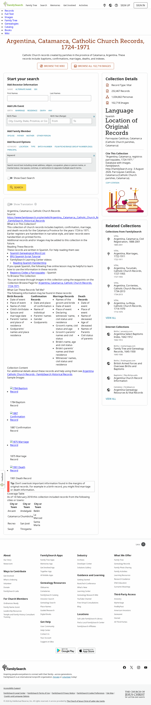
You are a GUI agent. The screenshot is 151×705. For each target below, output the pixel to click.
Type (33, 146)
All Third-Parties (120, 622)
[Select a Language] (110, 5)
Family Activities (120, 571)
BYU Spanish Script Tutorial (25, 256)
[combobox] (28, 121)
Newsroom (8, 563)
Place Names (45, 606)
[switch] (10, 178)
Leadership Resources (13, 611)
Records (9, 10)
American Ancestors (122, 610)
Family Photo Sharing (122, 567)
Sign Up (125, 5)
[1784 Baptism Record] (21, 391)
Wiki (7, 33)
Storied (117, 618)
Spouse (10, 135)
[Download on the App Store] (87, 651)
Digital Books (45, 614)
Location (23, 146)
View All (111, 317)
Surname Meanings (122, 587)
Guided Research (47, 610)
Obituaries (44, 587)
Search (43, 5)
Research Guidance (122, 579)
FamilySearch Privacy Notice (63, 693)
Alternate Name (23, 89)
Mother (30, 135)
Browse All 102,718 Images (94, 66)
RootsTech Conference (86, 583)
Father (20, 135)
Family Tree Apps (47, 560)
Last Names (55, 93)
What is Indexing (10, 579)
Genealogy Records (122, 563)
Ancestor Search (47, 599)
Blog (79, 606)
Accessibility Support (12, 688)
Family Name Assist (12, 607)
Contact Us (44, 634)
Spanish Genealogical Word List (27, 253)
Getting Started (83, 579)
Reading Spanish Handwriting (29, 263)
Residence (32, 110)
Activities (83, 5)
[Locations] (104, 5)
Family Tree (31, 5)
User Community (47, 626)
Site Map (110, 693)
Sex (35, 89)
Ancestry (117, 599)
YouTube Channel (84, 599)
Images (9, 17)
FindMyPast (119, 606)
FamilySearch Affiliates (86, 626)
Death (43, 110)
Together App (45, 571)
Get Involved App (47, 567)
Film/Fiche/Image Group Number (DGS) (73, 146)
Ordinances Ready (11, 603)
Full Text (9, 14)
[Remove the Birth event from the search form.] (94, 116)
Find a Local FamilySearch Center (90, 622)
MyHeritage (119, 602)
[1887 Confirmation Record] (21, 419)
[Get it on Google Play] (66, 651)
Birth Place (12, 116)
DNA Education (120, 583)
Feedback (2, 477)
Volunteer (8, 583)
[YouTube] (146, 667)
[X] (131, 667)
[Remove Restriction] (94, 155)
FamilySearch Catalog (49, 595)
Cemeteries (45, 591)
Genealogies (12, 23)
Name (10, 89)
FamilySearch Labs (11, 591)
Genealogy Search (47, 602)
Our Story (7, 560)
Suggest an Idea (47, 641)
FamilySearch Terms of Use (38, 693)
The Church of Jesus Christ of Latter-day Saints (86, 701)
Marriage (20, 110)
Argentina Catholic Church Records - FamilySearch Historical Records (50, 372)
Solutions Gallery (84, 567)
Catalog (9, 27)
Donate (7, 587)
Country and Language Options (16, 696)
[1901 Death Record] (21, 470)
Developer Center (84, 563)
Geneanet (118, 614)
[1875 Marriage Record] (21, 445)
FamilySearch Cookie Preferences (90, 693)
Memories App (46, 563)
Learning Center (84, 591)
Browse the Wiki (54, 66)
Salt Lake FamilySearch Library (89, 618)
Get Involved (69, 5)
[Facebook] (124, 667)
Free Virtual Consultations (87, 602)
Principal (12, 149)
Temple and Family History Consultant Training (19, 615)
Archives (80, 560)
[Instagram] (139, 667)
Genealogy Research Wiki (87, 595)
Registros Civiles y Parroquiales (27, 272)
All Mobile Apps (46, 575)
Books (8, 30)
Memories (55, 5)
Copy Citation (112, 182)
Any (50, 110)
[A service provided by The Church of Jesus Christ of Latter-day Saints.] (134, 694)
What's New (82, 587)
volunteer (66, 677)
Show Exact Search (24, 178)
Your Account (45, 638)
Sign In (140, 5)
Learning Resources (122, 575)
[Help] (116, 5)
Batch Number (45, 146)
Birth (10, 110)
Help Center (45, 630)
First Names (12, 93)
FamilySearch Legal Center (15, 693)
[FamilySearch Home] (13, 4)
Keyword (11, 146)
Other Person (44, 135)
